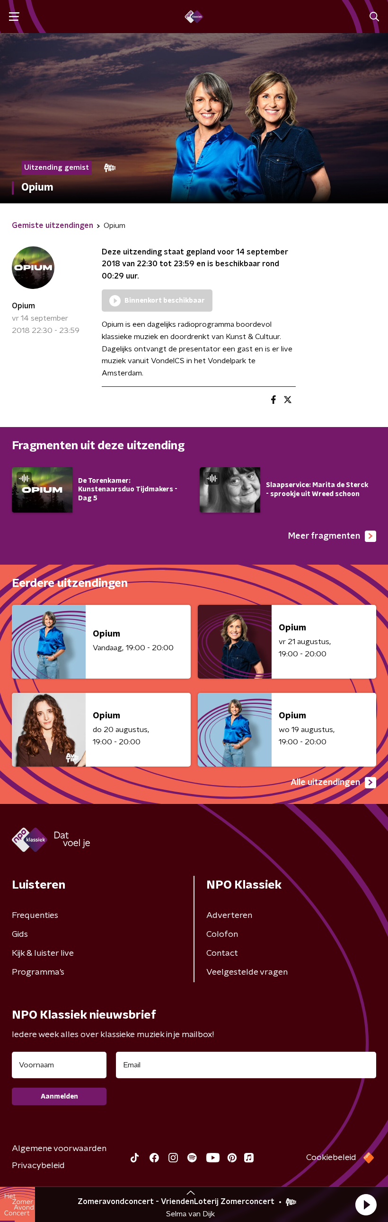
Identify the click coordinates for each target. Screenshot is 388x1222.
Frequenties (35, 915)
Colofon (222, 934)
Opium (23, 306)
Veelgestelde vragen (247, 972)
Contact (222, 953)
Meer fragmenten (324, 536)
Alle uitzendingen (325, 782)
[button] (366, 1204)
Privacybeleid (38, 1165)
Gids (20, 934)
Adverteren (229, 915)
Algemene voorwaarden (59, 1148)
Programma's (38, 972)
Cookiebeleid (331, 1157)
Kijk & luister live (43, 953)
